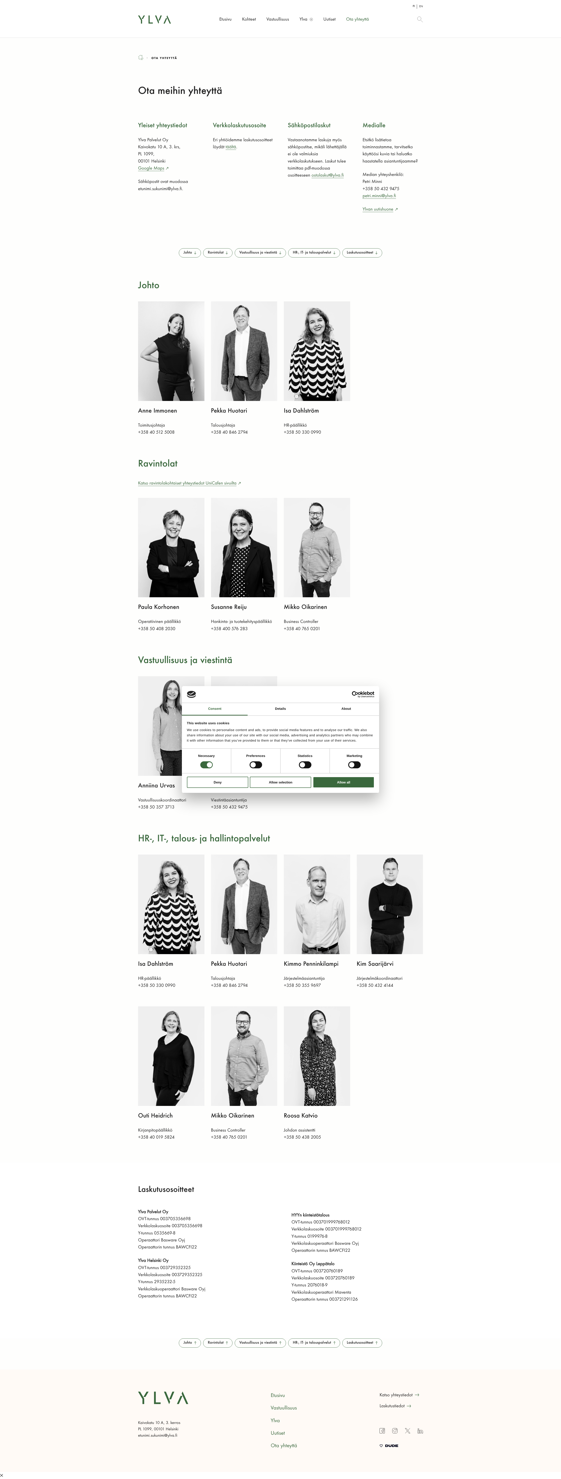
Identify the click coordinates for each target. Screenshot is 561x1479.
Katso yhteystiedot (396, 1395)
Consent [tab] (215, 709)
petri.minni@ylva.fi (379, 196)
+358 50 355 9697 (302, 985)
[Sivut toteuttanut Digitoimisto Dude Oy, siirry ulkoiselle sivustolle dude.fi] (389, 1446)
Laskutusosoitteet (360, 253)
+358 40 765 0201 (302, 628)
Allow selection (280, 782)
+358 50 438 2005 (302, 1137)
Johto (187, 253)
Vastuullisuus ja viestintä (258, 253)
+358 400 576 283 (229, 628)
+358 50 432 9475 (229, 807)
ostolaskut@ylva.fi (328, 175)
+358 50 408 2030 (156, 628)
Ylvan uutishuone (378, 209)
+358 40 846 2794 (229, 432)
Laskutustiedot (392, 1406)
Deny (218, 782)
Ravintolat (216, 253)
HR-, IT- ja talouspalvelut (312, 253)
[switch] (256, 764)
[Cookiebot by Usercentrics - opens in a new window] (355, 694)
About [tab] (346, 709)
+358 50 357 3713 (156, 807)
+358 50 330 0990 (302, 432)
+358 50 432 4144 (375, 985)
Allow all (343, 782)
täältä (231, 147)
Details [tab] (280, 709)
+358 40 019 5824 (156, 1137)
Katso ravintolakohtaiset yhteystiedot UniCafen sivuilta (187, 483)
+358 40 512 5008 (156, 432)
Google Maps (151, 168)
